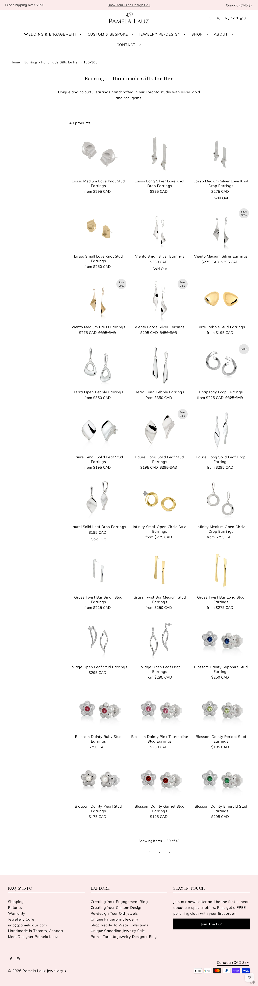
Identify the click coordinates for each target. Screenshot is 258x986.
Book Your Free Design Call (129, 5)
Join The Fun (212, 924)
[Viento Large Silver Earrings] (160, 300)
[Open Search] (209, 18)
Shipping (16, 901)
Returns (15, 907)
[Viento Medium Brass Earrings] (98, 300)
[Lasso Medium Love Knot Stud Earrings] (98, 154)
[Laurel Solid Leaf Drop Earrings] (98, 499)
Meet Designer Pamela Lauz (33, 936)
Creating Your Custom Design (117, 907)
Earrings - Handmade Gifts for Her (51, 62)
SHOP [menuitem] (197, 34)
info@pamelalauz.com (27, 925)
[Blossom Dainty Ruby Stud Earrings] (98, 709)
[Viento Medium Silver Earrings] (221, 229)
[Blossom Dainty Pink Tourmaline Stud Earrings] (160, 709)
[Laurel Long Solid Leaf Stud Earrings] (160, 430)
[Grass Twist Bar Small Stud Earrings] (98, 570)
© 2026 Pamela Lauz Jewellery (35, 970)
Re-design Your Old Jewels (114, 913)
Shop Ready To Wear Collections (119, 925)
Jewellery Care (21, 919)
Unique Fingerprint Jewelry (114, 919)
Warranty (16, 913)
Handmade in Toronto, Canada (35, 930)
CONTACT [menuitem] (126, 44)
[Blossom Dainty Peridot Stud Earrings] (221, 709)
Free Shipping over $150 (24, 5)
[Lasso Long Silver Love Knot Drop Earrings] (160, 154)
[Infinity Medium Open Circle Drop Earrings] (221, 499)
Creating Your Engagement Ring (119, 901)
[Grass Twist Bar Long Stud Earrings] (221, 570)
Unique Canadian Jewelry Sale (118, 930)
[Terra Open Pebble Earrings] (98, 365)
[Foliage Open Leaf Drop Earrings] (160, 640)
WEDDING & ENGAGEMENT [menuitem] (50, 34)
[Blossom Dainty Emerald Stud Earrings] (221, 779)
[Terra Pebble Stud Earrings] (221, 300)
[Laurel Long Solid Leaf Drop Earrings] (221, 430)
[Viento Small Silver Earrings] (160, 229)
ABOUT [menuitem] (221, 34)
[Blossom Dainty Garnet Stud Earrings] (160, 779)
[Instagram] (18, 959)
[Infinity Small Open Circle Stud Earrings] (160, 499)
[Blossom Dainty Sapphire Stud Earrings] (221, 640)
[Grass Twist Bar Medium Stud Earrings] (160, 570)
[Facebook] (11, 959)
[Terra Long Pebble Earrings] (160, 365)
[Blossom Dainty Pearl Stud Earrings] (98, 779)
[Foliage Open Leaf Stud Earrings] (98, 640)
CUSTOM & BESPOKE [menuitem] (108, 34)
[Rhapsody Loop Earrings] (221, 365)
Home (15, 62)
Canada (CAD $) (239, 5)
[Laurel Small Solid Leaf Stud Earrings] (98, 430)
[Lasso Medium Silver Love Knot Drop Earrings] (221, 154)
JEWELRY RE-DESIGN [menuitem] (160, 34)
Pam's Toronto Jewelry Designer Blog (124, 936)
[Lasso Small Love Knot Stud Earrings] (98, 229)
